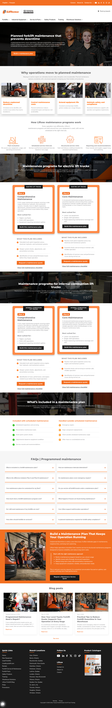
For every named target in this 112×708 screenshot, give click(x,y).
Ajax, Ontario (34, 655)
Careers (73, 3)
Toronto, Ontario (35, 687)
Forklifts (5, 20)
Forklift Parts (6, 671)
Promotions (6, 687)
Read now (9, 629)
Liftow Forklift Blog (8, 682)
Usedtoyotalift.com (8, 663)
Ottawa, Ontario (35, 679)
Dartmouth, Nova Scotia (37, 663)
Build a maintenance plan (23, 53)
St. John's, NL (34, 685)
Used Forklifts (6, 661)
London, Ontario (35, 674)
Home (4, 655)
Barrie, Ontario (34, 658)
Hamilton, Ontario (35, 666)
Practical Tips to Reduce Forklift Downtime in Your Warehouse (89, 619)
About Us (80, 3)
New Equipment (7, 658)
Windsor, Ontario (35, 693)
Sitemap (55, 701)
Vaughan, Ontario (35, 690)
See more (56, 638)
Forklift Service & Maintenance (11, 669)
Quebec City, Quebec (36, 682)
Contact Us (88, 3)
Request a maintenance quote (31, 263)
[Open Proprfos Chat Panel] (2, 704)
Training (61, 20)
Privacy (61, 701)
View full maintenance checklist (29, 268)
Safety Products (49, 20)
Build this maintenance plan (31, 227)
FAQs (4, 685)
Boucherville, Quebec (36, 661)
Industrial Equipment (19, 20)
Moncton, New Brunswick (38, 677)
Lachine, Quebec (35, 671)
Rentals (4, 666)
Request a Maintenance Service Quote (65, 577)
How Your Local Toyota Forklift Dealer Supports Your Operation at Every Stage (55, 619)
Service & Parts (35, 20)
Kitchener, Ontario (35, 669)
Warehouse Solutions (74, 20)
